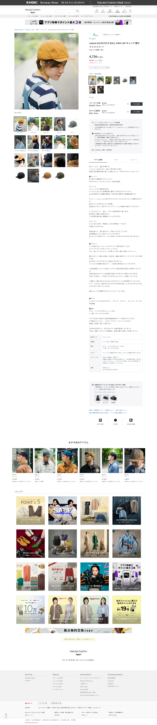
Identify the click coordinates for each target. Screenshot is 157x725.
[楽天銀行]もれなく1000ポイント (102, 6)
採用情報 (73, 720)
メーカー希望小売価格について (118, 413)
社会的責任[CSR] (65, 720)
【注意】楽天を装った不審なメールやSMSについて (78, 639)
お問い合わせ (84, 686)
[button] (46, 71)
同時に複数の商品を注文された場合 (98, 413)
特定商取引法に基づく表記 (87, 692)
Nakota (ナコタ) (30, 30)
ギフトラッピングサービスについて (105, 392)
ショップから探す (58, 681)
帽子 (37, 30)
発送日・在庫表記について (96, 410)
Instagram (111, 683)
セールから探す (57, 686)
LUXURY (27, 680)
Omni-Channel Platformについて (89, 695)
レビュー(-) (133, 160)
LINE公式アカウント (113, 686)
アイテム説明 (98, 160)
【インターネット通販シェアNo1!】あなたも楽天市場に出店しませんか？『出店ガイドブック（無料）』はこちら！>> (69, 707)
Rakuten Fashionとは (86, 681)
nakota (93, 39)
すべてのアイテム (58, 689)
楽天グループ (118, 6)
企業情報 (27, 720)
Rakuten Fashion (19, 30)
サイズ (116, 160)
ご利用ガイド (84, 684)
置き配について (109, 410)
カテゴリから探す (58, 684)
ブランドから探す (58, 678)
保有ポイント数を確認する (116, 712)
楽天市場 (128, 6)
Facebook (111, 681)
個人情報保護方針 (36, 720)
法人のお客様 (84, 689)
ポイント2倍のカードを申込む (90, 712)
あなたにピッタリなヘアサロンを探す (35, 712)
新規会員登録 (111, 678)
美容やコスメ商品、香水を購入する (64, 712)
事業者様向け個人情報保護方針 (50, 720)
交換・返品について (121, 410)
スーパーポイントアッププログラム (90, 678)
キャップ (43, 30)
